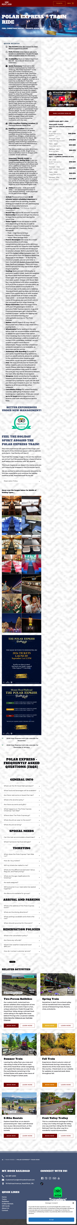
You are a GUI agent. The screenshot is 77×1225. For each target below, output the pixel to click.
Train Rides (10, 1159)
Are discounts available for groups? (17, 893)
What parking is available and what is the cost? (19, 917)
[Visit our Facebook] (42, 1178)
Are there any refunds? (12, 940)
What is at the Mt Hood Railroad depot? (19, 786)
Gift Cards (6, 1206)
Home (4, 1197)
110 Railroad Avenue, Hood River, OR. (20, 1183)
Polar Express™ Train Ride (28, 1159)
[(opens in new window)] (57, 1188)
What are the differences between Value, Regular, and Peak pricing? (19, 870)
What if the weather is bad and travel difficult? (18, 945)
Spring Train (50, 998)
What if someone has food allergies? (17, 842)
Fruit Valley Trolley (55, 1118)
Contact (5, 1210)
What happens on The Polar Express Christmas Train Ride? (17, 810)
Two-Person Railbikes (18, 998)
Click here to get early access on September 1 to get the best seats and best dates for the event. (23, 53)
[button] (73, 1203)
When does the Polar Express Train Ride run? (19, 855)
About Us (5, 1208)
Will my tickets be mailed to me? (16, 865)
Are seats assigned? (11, 882)
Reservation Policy (11, 481)
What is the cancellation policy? (16, 935)
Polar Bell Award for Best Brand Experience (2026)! (23, 47)
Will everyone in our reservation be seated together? (20, 888)
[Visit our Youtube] (59, 1178)
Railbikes (5, 1201)
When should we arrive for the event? (18, 923)
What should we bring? (13, 825)
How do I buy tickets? (12, 861)
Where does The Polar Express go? (17, 815)
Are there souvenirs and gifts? (15, 804)
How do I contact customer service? (17, 951)
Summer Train (13, 1058)
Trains (4, 1199)
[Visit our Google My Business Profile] (46, 1178)
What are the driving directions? (16, 912)
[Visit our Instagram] (50, 1178)
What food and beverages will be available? (20, 790)
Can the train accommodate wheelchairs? (19, 837)
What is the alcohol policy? (14, 800)
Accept (51, 1219)
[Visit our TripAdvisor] (54, 1178)
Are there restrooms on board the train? (19, 795)
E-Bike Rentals (13, 1118)
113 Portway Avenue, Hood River (23, 124)
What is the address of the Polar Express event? (19, 906)
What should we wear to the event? (17, 820)
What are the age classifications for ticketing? (17, 877)
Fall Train (48, 1058)
